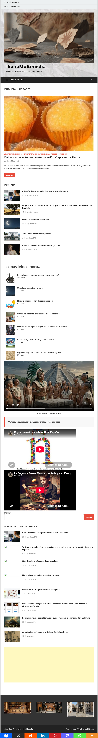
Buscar (7, 512)
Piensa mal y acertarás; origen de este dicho (36, 339)
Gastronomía (34, 154)
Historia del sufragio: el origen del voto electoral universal (42, 326)
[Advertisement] (49, 664)
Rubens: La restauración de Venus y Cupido (41, 245)
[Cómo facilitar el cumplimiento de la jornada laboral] (12, 191)
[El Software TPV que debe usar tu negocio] (12, 589)
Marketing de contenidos (56, 154)
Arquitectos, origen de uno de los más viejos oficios (45, 632)
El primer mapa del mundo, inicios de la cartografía (39, 352)
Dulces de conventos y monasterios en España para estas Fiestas (42, 157)
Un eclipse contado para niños (35, 219)
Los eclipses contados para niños (49, 413)
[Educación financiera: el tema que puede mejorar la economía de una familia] (12, 618)
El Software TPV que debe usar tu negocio (41, 589)
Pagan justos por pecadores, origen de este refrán (38, 275)
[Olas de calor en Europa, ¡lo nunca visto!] (12, 561)
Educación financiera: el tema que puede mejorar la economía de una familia (56, 618)
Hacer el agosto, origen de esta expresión (35, 301)
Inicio (43, 154)
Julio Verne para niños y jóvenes (36, 233)
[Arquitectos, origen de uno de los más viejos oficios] (12, 632)
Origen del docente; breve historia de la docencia (38, 313)
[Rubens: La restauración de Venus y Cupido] (12, 245)
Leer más (8, 174)
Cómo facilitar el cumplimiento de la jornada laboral (45, 191)
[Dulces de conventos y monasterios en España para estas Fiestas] (49, 123)
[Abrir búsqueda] (91, 80)
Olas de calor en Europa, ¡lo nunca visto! (40, 561)
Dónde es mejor (21, 154)
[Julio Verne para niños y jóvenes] (12, 234)
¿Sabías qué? (9, 154)
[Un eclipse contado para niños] (12, 219)
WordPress (81, 729)
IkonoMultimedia (26, 66)
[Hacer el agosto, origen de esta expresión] (12, 575)
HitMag (90, 729)
